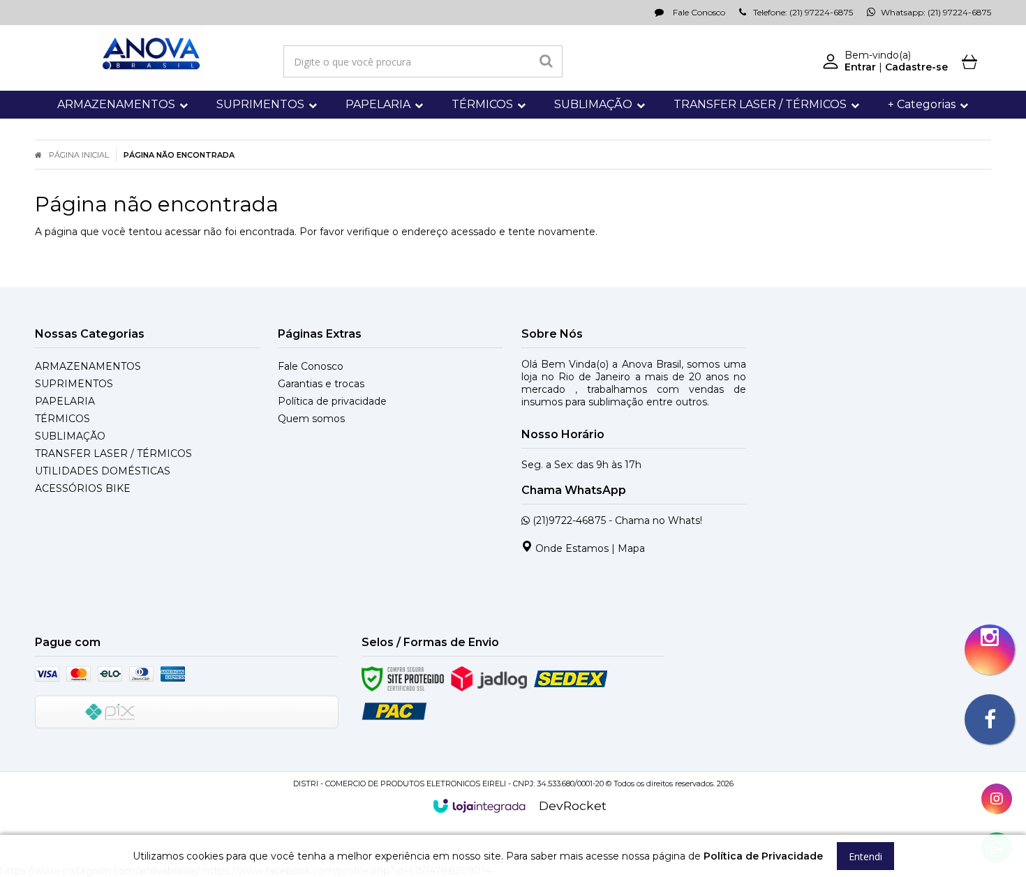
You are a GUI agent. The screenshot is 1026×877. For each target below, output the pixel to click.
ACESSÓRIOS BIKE (83, 488)
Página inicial (79, 155)
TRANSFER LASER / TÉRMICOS (113, 453)
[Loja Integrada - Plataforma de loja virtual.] (479, 806)
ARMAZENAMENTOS (88, 366)
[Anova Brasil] (151, 54)
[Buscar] (546, 61)
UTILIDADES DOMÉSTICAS (102, 471)
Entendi (865, 856)
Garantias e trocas (321, 383)
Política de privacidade (332, 401)
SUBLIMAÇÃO (70, 436)
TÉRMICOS (62, 418)
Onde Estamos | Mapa (589, 548)
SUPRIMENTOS (74, 383)
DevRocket (573, 805)
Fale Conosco (698, 12)
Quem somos (311, 418)
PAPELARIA (65, 401)
